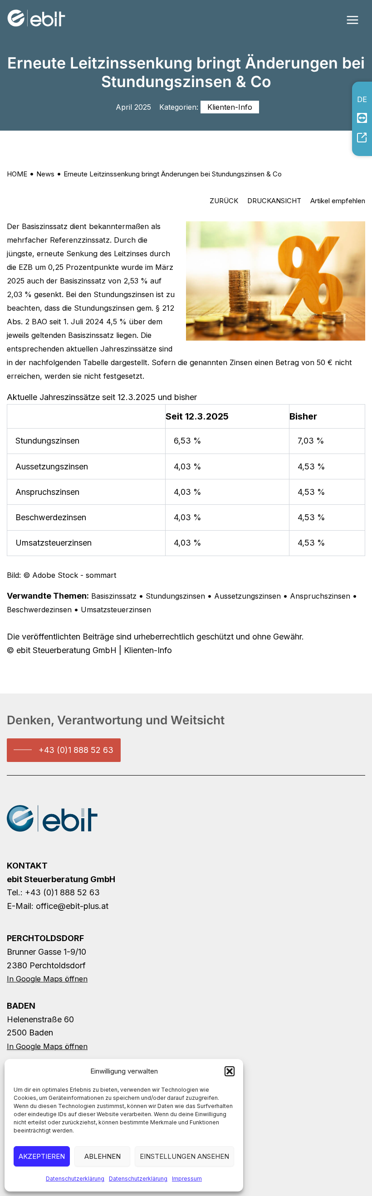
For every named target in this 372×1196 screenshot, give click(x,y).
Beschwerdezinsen (39, 609)
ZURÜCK (224, 200)
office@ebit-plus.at (72, 906)
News (45, 174)
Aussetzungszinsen (247, 595)
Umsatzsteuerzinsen (116, 609)
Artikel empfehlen (337, 200)
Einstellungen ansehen (184, 1156)
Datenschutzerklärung (75, 1178)
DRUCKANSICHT (274, 200)
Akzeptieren (42, 1156)
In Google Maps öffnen (47, 978)
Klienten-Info (229, 107)
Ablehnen (102, 1156)
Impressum (187, 1178)
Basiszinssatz (114, 595)
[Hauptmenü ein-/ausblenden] (352, 20)
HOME (17, 174)
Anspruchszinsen (320, 595)
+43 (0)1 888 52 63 (76, 750)
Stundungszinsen (175, 595)
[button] (229, 1071)
